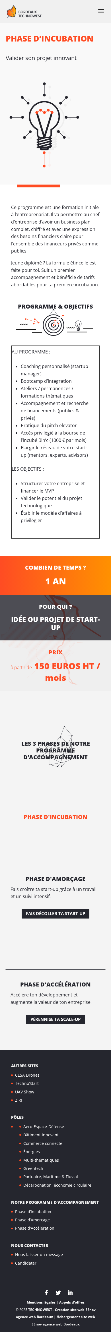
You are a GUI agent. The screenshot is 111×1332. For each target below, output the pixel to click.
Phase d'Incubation (55, 817)
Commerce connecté (42, 1143)
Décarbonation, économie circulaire (57, 1185)
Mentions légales (41, 1302)
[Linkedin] (70, 1293)
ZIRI (18, 1100)
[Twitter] (58, 1293)
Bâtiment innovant (41, 1134)
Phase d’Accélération (34, 1228)
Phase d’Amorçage (32, 1220)
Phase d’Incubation (33, 1211)
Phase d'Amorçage (55, 879)
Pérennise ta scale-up (55, 1019)
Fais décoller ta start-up (55, 913)
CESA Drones (27, 1075)
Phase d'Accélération (55, 984)
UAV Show (24, 1092)
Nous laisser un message (39, 1254)
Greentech (33, 1168)
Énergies (31, 1151)
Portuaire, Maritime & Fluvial (50, 1176)
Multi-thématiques (41, 1160)
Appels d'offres (72, 1302)
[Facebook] (46, 1293)
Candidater (25, 1263)
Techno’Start (27, 1083)
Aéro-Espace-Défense (43, 1126)
